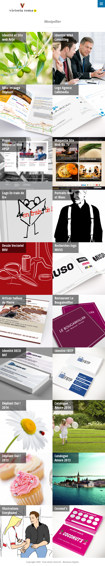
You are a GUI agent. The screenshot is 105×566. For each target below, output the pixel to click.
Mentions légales (71, 562)
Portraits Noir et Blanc (64, 194)
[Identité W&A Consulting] (78, 58)
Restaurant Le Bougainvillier (64, 300)
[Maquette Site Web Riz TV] (78, 163)
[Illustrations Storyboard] (26, 531)
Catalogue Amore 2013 (63, 457)
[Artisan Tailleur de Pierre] (26, 321)
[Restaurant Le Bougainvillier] (78, 321)
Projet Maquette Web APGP (12, 144)
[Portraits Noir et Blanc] (78, 216)
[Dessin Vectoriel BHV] (26, 268)
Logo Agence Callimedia (63, 89)
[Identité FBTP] (78, 373)
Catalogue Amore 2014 (63, 405)
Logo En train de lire (13, 194)
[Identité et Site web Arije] (26, 58)
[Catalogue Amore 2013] (78, 479)
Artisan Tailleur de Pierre (12, 300)
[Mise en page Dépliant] (26, 110)
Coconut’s (61, 508)
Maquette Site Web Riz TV (64, 142)
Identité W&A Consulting (64, 37)
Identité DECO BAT (11, 352)
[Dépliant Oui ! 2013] (26, 479)
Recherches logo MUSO (65, 247)
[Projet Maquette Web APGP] (26, 163)
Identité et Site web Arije (12, 37)
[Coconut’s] (78, 531)
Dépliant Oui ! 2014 (11, 405)
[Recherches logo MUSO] (78, 268)
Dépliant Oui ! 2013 (11, 457)
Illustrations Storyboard (10, 510)
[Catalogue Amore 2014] (78, 426)
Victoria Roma (22, 8)
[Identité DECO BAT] (26, 373)
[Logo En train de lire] (26, 216)
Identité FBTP (64, 350)
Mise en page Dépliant (11, 89)
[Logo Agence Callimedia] (78, 110)
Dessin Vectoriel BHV (13, 247)
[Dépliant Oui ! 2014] (26, 426)
